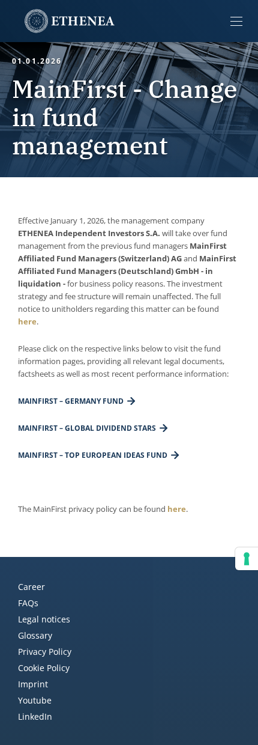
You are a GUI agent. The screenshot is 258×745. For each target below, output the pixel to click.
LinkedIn (35, 716)
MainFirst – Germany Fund (71, 401)
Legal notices (44, 619)
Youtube (35, 700)
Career (31, 586)
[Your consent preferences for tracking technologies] (246, 558)
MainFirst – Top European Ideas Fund (92, 455)
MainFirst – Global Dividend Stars (87, 428)
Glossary (35, 635)
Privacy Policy (44, 651)
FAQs (28, 603)
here (27, 321)
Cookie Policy (44, 668)
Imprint (33, 684)
